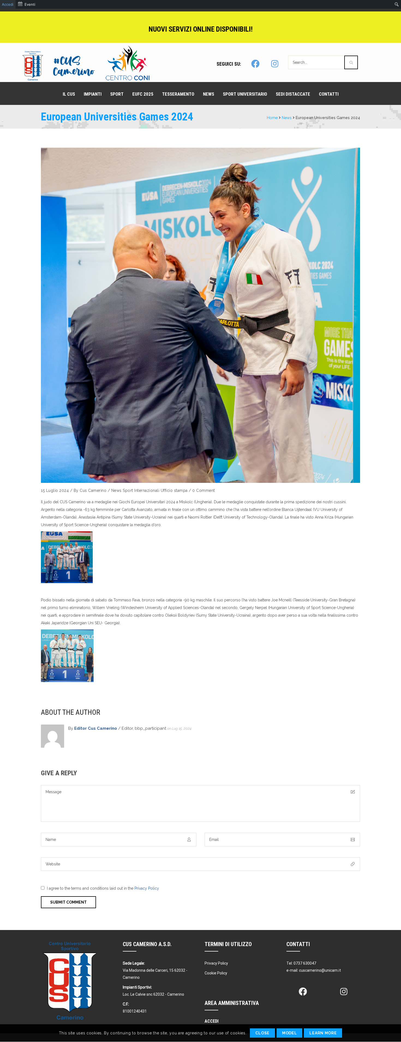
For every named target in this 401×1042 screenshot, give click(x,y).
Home (272, 118)
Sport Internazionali (141, 490)
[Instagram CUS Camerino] (274, 63)
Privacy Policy (146, 888)
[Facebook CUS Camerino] (255, 63)
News (287, 118)
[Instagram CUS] (343, 991)
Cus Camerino (93, 490)
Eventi (30, 4)
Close (262, 1033)
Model (289, 1033)
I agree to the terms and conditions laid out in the (103, 888)
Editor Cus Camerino (95, 728)
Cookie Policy (216, 973)
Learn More (323, 1033)
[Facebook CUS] (302, 991)
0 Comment (203, 490)
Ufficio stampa (174, 490)
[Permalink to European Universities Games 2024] (200, 315)
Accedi (7, 4)
